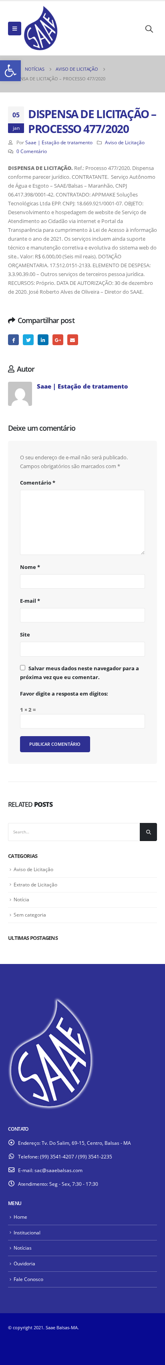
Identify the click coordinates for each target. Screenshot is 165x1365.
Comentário (37, 482)
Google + (57, 339)
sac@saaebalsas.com (58, 1170)
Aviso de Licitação (125, 142)
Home (20, 1217)
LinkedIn (43, 339)
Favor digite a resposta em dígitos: (64, 693)
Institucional (27, 1232)
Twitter (28, 339)
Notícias (23, 1247)
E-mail (72, 339)
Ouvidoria (24, 1263)
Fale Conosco (28, 1279)
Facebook (13, 339)
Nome (30, 567)
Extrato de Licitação (35, 884)
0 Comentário (31, 151)
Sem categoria (30, 914)
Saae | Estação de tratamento (59, 142)
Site (25, 634)
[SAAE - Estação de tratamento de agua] (41, 28)
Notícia (21, 899)
